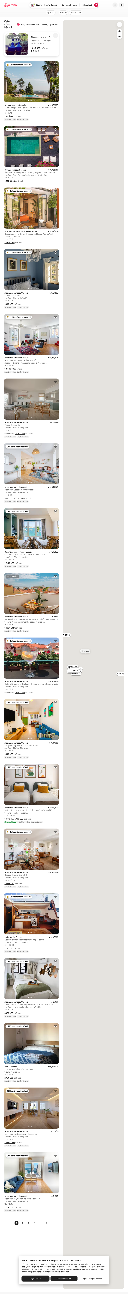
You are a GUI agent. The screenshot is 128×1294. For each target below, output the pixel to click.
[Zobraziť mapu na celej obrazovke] (119, 24)
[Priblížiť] (119, 31)
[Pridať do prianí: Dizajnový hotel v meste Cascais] (56, 511)
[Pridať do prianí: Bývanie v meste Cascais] (56, 64)
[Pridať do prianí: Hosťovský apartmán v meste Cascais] (56, 191)
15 (46, 1223)
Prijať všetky (35, 1278)
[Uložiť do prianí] (56, 35)
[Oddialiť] (119, 36)
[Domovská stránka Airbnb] (10, 5)
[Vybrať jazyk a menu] (115, 4)
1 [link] (16, 1223)
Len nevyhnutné (64, 1278)
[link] (11, 1223)
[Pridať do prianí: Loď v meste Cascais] (56, 897)
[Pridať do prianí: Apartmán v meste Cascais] (56, 252)
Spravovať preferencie (92, 1278)
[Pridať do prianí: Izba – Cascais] (56, 1026)
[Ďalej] (52, 1223)
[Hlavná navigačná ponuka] (121, 4)
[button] (35, 48)
